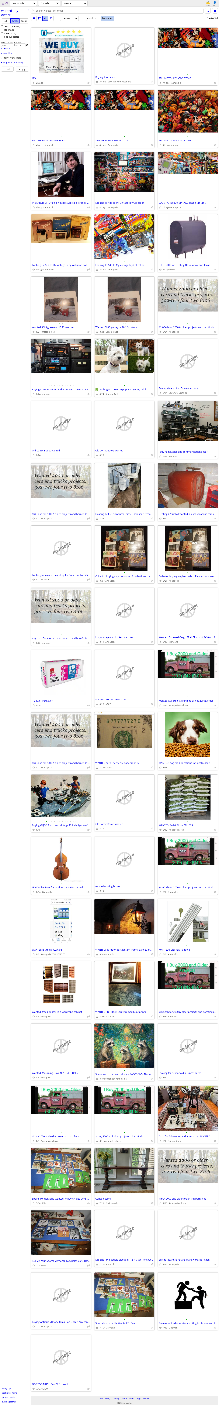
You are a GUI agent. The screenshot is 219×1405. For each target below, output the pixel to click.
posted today (10, 33)
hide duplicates (11, 36)
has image (9, 29)
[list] (34, 18)
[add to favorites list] (33, 83)
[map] (51, 18)
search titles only (12, 26)
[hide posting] (88, 83)
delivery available (12, 57)
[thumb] (39, 18)
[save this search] (215, 11)
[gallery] (45, 18)
